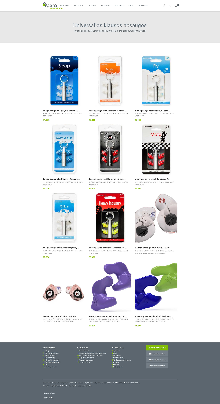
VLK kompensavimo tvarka (122, 360)
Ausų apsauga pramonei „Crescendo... (107, 248)
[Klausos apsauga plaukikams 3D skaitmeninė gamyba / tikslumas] (110, 286)
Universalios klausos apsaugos (150, 253)
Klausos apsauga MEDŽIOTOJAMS (59, 316)
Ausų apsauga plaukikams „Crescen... (61, 179)
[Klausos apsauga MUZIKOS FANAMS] (156, 218)
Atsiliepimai (117, 355)
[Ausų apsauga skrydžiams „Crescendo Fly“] (156, 80)
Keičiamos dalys (50, 355)
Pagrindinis (64, 6)
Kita (46, 364)
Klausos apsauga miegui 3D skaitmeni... (154, 316)
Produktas (107, 31)
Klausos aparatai (50, 358)
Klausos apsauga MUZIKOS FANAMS (152, 248)
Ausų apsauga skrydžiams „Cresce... (152, 111)
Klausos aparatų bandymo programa (90, 355)
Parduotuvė (79, 6)
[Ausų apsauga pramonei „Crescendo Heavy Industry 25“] (110, 218)
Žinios (131, 6)
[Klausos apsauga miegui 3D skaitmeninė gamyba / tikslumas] (156, 286)
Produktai (119, 6)
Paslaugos (105, 6)
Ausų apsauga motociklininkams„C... (152, 179)
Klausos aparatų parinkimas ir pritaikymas (92, 353)
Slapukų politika (48, 398)
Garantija (116, 364)
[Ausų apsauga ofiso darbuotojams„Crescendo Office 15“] (64, 218)
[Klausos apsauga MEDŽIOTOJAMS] (64, 286)
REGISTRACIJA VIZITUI (157, 348)
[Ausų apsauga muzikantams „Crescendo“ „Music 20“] (110, 80)
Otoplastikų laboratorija (86, 358)
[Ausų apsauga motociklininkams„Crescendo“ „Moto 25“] (156, 149)
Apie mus (92, 6)
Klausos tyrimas (84, 351)
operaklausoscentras (158, 354)
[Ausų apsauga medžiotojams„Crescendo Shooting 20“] (110, 149)
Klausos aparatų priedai (52, 362)
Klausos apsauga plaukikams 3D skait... (108, 316)
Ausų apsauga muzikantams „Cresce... (107, 111)
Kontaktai (143, 6)
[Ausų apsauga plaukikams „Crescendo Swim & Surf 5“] (64, 149)
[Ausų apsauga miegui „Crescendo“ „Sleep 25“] (64, 80)
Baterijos (47, 351)
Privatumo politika (49, 393)
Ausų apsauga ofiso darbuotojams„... (61, 248)
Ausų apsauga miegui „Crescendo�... (61, 111)
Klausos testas (118, 358)
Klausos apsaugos (52, 113)
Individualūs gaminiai (145, 251)
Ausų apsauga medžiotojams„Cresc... (107, 179)
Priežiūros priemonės (51, 353)
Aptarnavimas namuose (86, 360)
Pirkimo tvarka (118, 367)
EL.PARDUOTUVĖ (84, 362)
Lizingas (116, 362)
